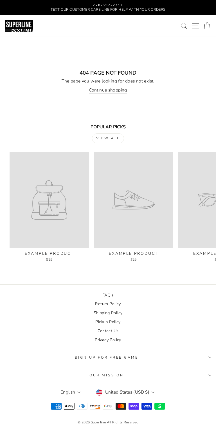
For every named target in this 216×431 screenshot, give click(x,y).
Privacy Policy (108, 340)
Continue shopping (108, 90)
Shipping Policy (108, 313)
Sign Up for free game (106, 357)
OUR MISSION (106, 375)
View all (108, 138)
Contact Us (108, 331)
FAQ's (108, 295)
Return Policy (108, 304)
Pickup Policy (107, 322)
